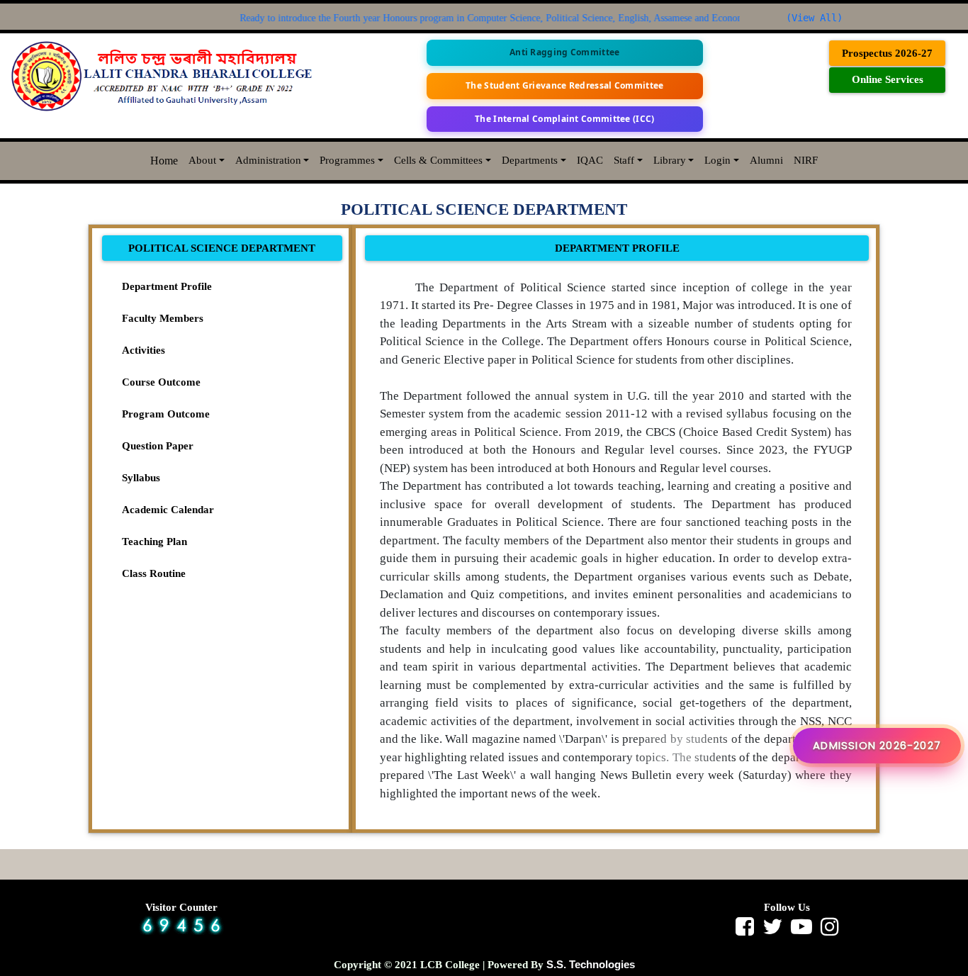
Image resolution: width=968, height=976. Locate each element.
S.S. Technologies (590, 964)
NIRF (806, 160)
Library (669, 160)
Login (717, 160)
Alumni (766, 160)
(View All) (814, 17)
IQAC (590, 160)
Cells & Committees (438, 160)
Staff (624, 160)
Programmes (347, 160)
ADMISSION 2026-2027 (877, 745)
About (202, 160)
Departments (530, 160)
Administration (268, 160)
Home (164, 161)
